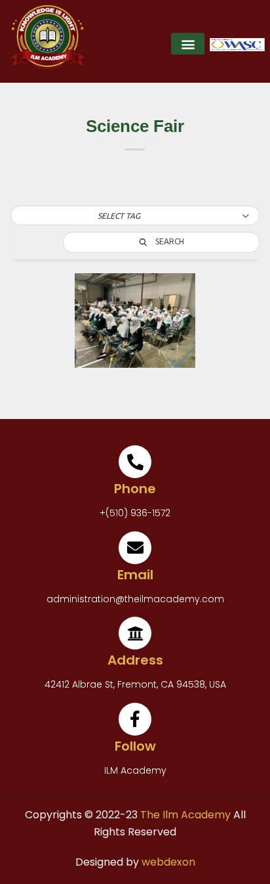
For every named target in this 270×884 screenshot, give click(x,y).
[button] (187, 44)
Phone (135, 488)
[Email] (135, 547)
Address (135, 660)
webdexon (168, 862)
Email (135, 574)
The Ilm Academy (184, 814)
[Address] (135, 633)
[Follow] (135, 719)
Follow (135, 746)
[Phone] (135, 461)
